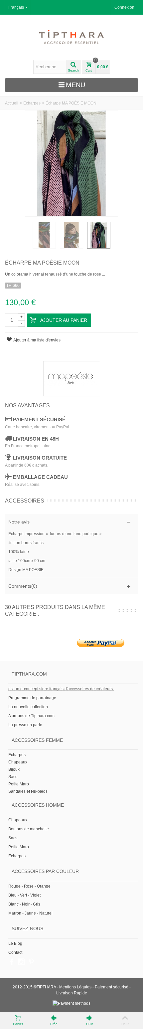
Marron (14, 913)
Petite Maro (18, 784)
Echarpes (32, 103)
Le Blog (15, 943)
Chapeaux (17, 762)
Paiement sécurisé (111, 987)
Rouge (14, 886)
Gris (36, 904)
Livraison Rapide (71, 993)
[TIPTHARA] (71, 37)
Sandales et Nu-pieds (28, 791)
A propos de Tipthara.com (31, 716)
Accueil (11, 103)
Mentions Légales (75, 987)
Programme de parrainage (32, 698)
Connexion (124, 7)
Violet (35, 895)
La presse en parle (25, 724)
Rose (29, 886)
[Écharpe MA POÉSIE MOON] (44, 235)
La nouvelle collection (28, 707)
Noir (26, 904)
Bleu (12, 895)
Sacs (12, 776)
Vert (23, 895)
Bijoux (14, 769)
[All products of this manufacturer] (71, 378)
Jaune (30, 913)
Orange (44, 886)
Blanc (13, 904)
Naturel (46, 913)
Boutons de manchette (28, 829)
